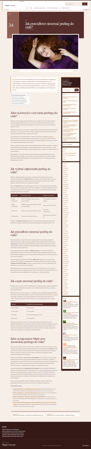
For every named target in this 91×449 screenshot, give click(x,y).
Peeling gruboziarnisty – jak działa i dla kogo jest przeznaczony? (28, 389)
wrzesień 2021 (65, 239)
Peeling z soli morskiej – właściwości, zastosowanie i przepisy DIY (28, 396)
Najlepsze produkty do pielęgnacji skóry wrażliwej (13, 434)
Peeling (14, 79)
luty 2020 (64, 277)
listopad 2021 (65, 235)
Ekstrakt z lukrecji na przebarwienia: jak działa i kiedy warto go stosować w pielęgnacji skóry (70, 125)
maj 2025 (64, 182)
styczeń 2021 (65, 255)
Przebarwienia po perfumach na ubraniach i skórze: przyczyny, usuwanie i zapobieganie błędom (70, 130)
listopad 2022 (65, 210)
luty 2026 (64, 172)
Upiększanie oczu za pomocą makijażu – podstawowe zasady (60, 415)
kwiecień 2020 (65, 273)
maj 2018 (64, 289)
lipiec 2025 (65, 178)
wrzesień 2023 (65, 198)
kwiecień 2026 (65, 168)
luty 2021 (64, 253)
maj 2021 (64, 247)
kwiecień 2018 (65, 291)
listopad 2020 (65, 259)
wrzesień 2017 (65, 293)
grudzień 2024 (65, 186)
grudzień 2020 (65, 257)
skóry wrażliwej (54, 294)
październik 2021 (66, 237)
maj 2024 (64, 192)
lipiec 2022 (65, 218)
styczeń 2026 (65, 174)
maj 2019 (64, 281)
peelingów (41, 179)
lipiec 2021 (65, 243)
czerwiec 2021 (65, 245)
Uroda (26, 20)
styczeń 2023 (65, 206)
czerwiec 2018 (65, 287)
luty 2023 (64, 204)
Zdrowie (64, 159)
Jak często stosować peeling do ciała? (19, 101)
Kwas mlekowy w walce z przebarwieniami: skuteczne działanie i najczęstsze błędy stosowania (70, 121)
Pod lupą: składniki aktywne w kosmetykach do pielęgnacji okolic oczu (28, 415)
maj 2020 (64, 271)
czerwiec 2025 (65, 180)
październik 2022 (66, 212)
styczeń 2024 (65, 196)
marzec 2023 (65, 202)
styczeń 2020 (65, 279)
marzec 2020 (65, 275)
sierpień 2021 (65, 241)
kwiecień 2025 (65, 184)
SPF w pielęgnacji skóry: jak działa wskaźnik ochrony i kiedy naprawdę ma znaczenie (70, 138)
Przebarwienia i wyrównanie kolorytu (69, 153)
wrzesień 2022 (65, 214)
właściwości (37, 189)
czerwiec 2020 (65, 269)
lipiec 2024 (65, 190)
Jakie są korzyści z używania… (18, 96)
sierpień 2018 (65, 283)
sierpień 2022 (65, 216)
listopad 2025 (65, 176)
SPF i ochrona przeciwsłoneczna (69, 155)
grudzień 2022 (65, 208)
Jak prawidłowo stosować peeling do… (19, 100)
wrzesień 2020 (65, 263)
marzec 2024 (65, 194)
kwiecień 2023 (65, 200)
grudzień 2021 (65, 233)
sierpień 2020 (65, 265)
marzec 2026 (65, 170)
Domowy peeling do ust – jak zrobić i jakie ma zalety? (25, 392)
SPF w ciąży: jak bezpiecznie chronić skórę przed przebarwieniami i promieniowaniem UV (70, 134)
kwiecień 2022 (65, 224)
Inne (64, 151)
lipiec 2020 (65, 267)
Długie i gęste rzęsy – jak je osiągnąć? (10, 429)
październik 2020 (66, 261)
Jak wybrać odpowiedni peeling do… (19, 98)
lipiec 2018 (65, 285)
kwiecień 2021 (65, 249)
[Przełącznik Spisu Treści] (27, 95)
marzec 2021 (65, 251)
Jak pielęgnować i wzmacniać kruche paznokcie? (13, 432)
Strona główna (85, 445)
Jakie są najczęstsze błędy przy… (18, 103)
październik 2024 (66, 188)
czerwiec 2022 (65, 220)
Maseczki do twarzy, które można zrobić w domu (12, 436)
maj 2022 (64, 222)
